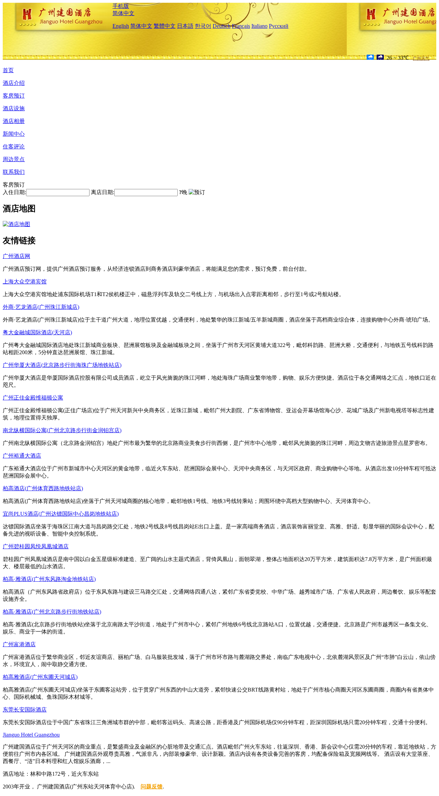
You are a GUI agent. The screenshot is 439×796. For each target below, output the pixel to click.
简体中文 (123, 13)
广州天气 (421, 58)
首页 (8, 70)
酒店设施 (14, 108)
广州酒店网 (16, 256)
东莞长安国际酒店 (25, 710)
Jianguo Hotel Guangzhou (31, 735)
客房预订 (14, 96)
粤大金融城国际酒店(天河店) (37, 332)
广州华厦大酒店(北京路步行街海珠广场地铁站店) (62, 365)
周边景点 (14, 159)
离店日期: (102, 192)
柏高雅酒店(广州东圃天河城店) (40, 677)
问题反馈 (152, 786)
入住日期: (14, 192)
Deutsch (221, 26)
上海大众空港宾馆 (25, 281)
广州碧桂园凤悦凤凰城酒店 (36, 546)
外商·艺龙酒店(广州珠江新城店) (41, 307)
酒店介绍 (14, 83)
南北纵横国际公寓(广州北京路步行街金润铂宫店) (62, 430)
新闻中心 (14, 134)
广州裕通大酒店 (22, 456)
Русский (278, 26)
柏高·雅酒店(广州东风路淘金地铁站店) (49, 579)
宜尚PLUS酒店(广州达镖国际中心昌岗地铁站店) (61, 514)
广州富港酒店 (19, 644)
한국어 (203, 26)
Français (241, 26)
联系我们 (14, 172)
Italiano (259, 26)
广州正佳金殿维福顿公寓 (33, 398)
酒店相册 (14, 121)
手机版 (120, 6)
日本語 (185, 26)
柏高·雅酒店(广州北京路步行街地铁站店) (52, 612)
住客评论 (14, 146)
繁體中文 (165, 26)
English (120, 26)
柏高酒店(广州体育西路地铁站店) (43, 488)
